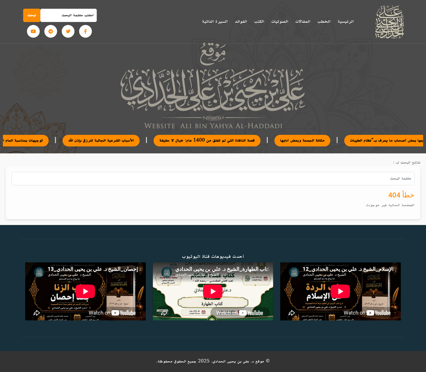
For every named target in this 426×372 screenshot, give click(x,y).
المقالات (302, 21)
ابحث (32, 15)
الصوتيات (279, 21)
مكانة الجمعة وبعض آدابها (283, 140)
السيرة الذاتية (214, 21)
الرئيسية (346, 21)
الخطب (323, 21)
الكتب (259, 21)
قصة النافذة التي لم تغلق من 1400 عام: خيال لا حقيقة (188, 140)
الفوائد (241, 21)
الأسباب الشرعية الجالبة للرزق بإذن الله (82, 140)
